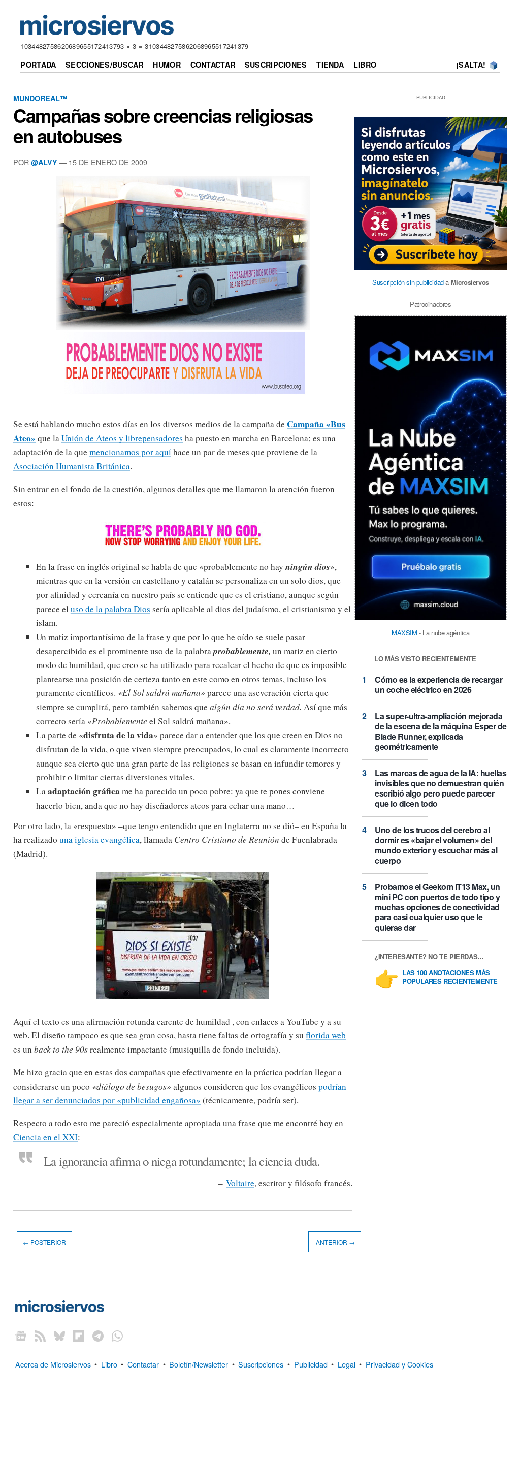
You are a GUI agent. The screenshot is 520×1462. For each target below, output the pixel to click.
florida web (326, 1035)
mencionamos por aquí (130, 452)
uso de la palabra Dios (110, 609)
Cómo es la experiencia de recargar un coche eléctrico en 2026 (438, 684)
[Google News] (20, 1336)
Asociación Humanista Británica (71, 466)
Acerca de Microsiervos (53, 1363)
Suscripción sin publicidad (408, 282)
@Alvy (44, 162)
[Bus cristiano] (182, 998)
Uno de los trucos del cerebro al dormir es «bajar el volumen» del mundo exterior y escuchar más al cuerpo (436, 845)
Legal (346, 1363)
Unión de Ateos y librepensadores (122, 438)
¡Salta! (470, 64)
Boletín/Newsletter (198, 1363)
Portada (38, 64)
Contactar (213, 64)
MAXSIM (404, 633)
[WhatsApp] (117, 1336)
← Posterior (44, 1241)
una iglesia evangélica (99, 839)
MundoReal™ (40, 98)
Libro (364, 64)
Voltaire (240, 1183)
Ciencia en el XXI (45, 1137)
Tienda (330, 64)
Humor (166, 64)
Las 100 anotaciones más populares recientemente (450, 977)
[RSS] (40, 1336)
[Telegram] (98, 1336)
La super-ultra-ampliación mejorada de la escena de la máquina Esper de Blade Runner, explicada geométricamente (441, 731)
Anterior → (334, 1241)
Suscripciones (276, 64)
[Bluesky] (59, 1336)
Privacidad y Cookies (399, 1363)
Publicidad (311, 1363)
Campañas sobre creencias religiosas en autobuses (163, 125)
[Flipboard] (78, 1336)
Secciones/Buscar (105, 64)
